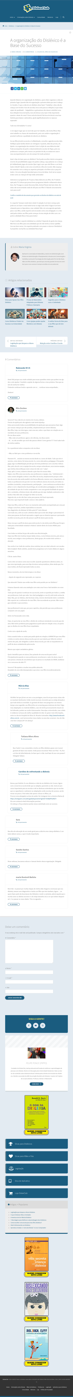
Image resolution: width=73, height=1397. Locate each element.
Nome (9, 968)
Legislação (19, 1168)
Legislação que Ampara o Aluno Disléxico (22, 343)
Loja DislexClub (21, 1193)
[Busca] (61, 15)
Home (8, 1387)
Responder (15, 397)
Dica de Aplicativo (22, 1181)
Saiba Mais (35, 1084)
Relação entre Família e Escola (51, 342)
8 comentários (29, 52)
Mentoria (50, 17)
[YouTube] (35, 1025)
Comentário (11, 938)
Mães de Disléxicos (51, 52)
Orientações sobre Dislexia (25, 17)
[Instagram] (42, 1025)
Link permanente (22, 370)
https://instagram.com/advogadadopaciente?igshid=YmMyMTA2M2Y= (33, 799)
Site (8, 987)
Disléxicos (40, 52)
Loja (57, 17)
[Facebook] (28, 1025)
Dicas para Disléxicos (23, 1144)
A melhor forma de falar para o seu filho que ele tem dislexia (57, 323)
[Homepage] (36, 8)
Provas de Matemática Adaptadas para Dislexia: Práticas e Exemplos (35, 302)
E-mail (9, 978)
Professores (41, 1387)
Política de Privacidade (47, 1389)
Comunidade (41, 17)
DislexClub (5, 1379)
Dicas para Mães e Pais (24, 1156)
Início (11, 17)
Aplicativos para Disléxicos (60, 1387)
